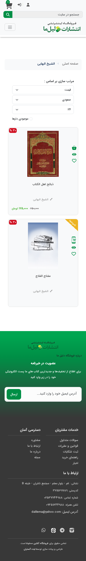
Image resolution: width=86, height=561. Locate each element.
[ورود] (19, 5)
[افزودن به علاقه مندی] (74, 161)
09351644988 (55, 504)
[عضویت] (28, 5)
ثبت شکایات (70, 451)
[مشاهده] (74, 154)
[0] (8, 7)
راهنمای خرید (70, 457)
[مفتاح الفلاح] (43, 285)
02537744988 (53, 497)
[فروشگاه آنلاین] (61, 27)
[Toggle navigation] (10, 27)
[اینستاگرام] (72, 531)
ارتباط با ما (34, 446)
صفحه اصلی (70, 63)
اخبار (75, 463)
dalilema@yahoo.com (46, 511)
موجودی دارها (20, 119)
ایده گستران (29, 549)
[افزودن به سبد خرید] (74, 148)
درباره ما (35, 451)
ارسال (13, 394)
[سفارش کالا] (73, 241)
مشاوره (35, 440)
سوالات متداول (69, 440)
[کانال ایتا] (52, 531)
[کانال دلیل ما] (62, 531)
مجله (37, 457)
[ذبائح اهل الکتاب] (43, 193)
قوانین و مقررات (68, 446)
